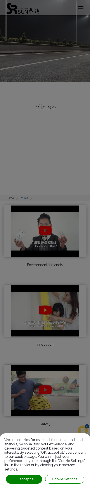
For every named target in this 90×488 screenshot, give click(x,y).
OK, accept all (24, 479)
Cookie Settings (64, 479)
